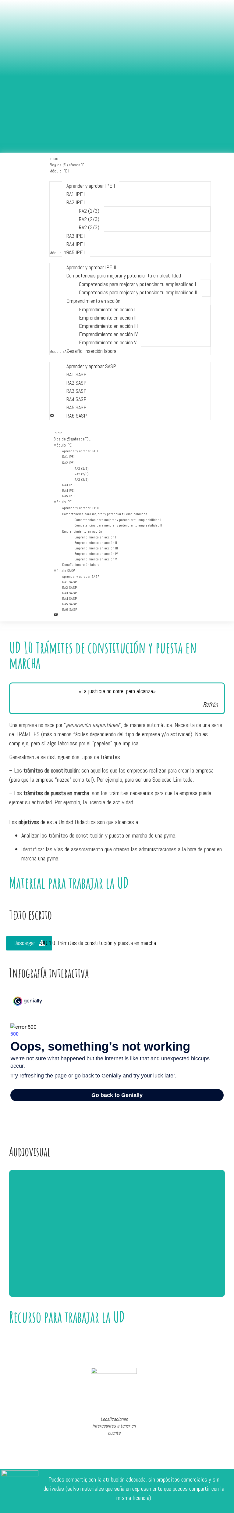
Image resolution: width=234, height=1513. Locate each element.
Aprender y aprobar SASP (80, 576)
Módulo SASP (64, 570)
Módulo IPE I (63, 445)
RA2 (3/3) (81, 479)
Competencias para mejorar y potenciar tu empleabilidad (104, 514)
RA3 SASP (69, 593)
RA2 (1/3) (81, 468)
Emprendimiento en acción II (95, 542)
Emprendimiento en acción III (96, 548)
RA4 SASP (69, 598)
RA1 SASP (69, 582)
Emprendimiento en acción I (95, 537)
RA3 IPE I (68, 485)
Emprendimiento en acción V (95, 559)
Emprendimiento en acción (82, 531)
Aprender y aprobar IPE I (80, 451)
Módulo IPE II (64, 502)
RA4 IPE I (68, 490)
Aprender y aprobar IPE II (80, 507)
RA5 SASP (69, 604)
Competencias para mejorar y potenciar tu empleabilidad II (118, 525)
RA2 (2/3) (81, 474)
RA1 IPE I (68, 456)
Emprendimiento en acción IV (96, 553)
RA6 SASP (69, 609)
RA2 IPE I (68, 462)
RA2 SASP (69, 587)
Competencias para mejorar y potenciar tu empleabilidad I (117, 519)
